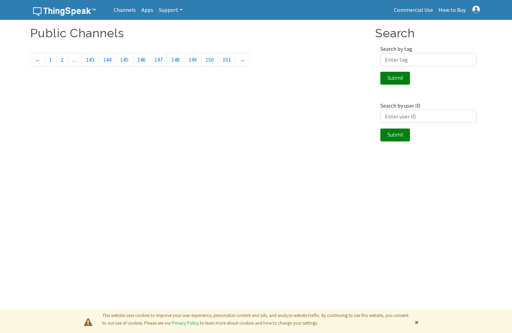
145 (124, 59)
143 (90, 59)
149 (192, 59)
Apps (147, 9)
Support (168, 9)
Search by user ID (400, 105)
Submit (395, 78)
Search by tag (396, 48)
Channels (125, 9)
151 (227, 59)
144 (107, 59)
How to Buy (452, 9)
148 (175, 59)
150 (209, 59)
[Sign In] (476, 8)
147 (158, 59)
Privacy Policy (185, 323)
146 (141, 59)
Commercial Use (413, 9)
